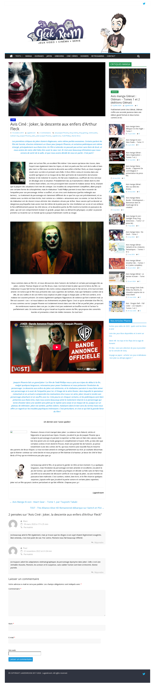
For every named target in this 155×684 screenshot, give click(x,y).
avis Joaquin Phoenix (62, 133)
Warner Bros (76, 136)
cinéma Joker (93, 133)
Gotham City (14, 136)
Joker (33, 136)
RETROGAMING (97, 56)
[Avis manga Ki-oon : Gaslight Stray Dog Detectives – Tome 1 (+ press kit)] (117, 215)
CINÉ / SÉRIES (72, 56)
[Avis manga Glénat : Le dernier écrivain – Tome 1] (117, 273)
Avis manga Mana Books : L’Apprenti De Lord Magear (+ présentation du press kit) (134, 171)
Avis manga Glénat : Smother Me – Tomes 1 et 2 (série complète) (135, 262)
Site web (12, 650)
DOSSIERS (85, 56)
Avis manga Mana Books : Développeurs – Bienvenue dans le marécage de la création (135, 202)
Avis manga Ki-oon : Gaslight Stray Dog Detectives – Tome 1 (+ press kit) (135, 219)
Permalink (28, 527)
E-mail (11, 637)
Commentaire (14, 589)
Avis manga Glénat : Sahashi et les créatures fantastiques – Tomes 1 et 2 (135, 248)
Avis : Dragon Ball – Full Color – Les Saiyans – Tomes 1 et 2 (135, 305)
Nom (11, 623)
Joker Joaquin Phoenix (43, 136)
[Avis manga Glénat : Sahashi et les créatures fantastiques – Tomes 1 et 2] (117, 243)
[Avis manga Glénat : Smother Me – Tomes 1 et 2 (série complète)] (117, 259)
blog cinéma (74, 133)
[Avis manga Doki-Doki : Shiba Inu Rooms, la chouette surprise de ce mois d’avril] (117, 286)
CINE (13, 120)
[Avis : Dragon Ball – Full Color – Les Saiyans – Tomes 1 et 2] (117, 302)
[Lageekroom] (77, 12)
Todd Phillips (66, 136)
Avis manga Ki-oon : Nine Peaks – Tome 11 (135, 141)
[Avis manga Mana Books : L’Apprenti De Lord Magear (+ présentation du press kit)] (117, 165)
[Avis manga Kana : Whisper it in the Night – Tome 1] (117, 125)
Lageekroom (31, 133)
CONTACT (111, 56)
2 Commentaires (45, 133)
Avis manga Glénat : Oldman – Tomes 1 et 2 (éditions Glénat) (125, 99)
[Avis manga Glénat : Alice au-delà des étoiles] (117, 183)
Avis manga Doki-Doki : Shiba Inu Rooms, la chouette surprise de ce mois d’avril (135, 291)
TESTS (18, 56)
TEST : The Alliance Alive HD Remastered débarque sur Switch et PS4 (67, 507)
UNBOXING (59, 56)
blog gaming (83, 133)
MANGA (28, 56)
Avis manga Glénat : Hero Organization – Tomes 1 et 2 (134, 154)
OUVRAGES (39, 56)
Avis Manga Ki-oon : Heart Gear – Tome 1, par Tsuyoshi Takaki (43, 501)
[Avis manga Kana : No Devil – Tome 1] (117, 231)
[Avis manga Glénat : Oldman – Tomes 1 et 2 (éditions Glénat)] (128, 70)
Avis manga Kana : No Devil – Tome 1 (134, 233)
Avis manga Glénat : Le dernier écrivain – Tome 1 (135, 276)
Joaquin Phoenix (25, 136)
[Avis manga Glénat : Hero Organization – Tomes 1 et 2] (117, 151)
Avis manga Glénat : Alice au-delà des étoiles (133, 186)
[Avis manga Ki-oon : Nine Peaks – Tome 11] (117, 139)
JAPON (49, 56)
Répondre (98, 542)
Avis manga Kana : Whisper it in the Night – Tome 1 (135, 128)
